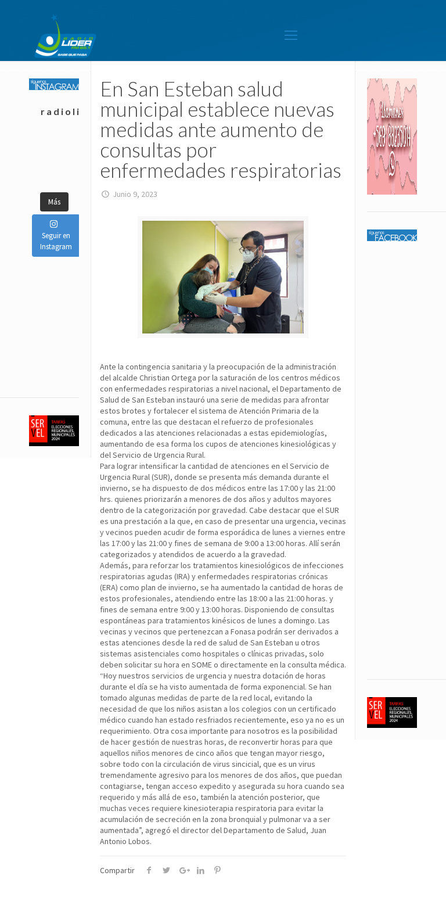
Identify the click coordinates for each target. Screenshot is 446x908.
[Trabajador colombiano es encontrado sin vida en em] (41, 161)
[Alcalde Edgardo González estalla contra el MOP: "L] (41, 147)
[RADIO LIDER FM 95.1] (65, 35)
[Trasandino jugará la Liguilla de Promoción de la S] (41, 175)
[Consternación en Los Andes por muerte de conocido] (66, 175)
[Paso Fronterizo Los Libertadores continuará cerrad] (66, 161)
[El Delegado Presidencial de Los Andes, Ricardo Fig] (66, 147)
